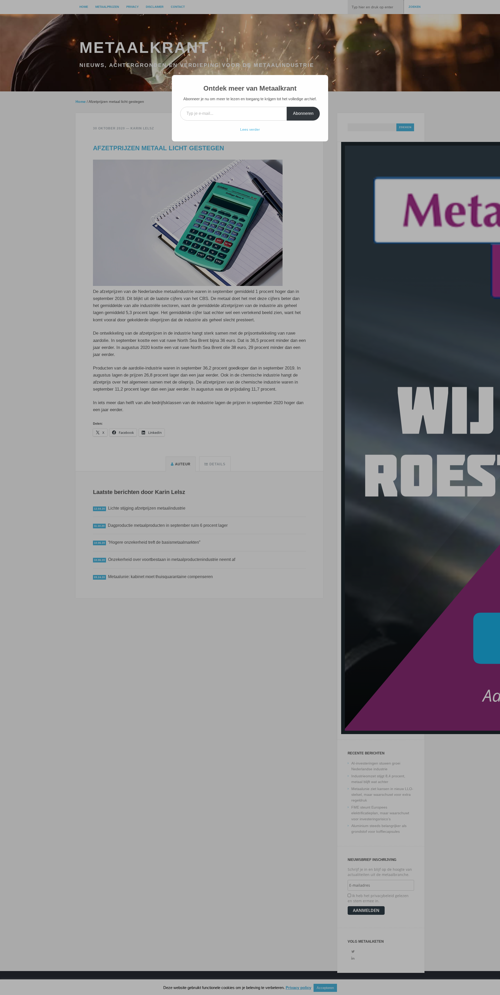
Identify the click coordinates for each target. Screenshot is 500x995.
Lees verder (250, 129)
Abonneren (303, 113)
